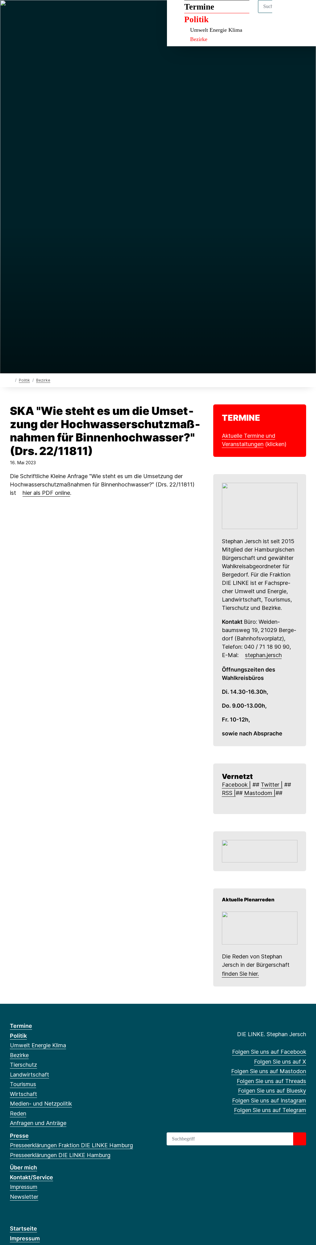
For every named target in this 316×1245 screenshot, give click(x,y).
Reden (18, 1113)
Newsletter (24, 1196)
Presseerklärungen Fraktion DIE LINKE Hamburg (71, 1145)
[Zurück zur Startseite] (11, 380)
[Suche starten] (299, 1138)
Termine (199, 6)
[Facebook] (13, 13)
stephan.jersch (263, 655)
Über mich (23, 1167)
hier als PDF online (46, 493)
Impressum (23, 1187)
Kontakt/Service (31, 1177)
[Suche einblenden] (285, 13)
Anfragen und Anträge (38, 1123)
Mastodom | (260, 793)
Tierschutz (23, 1064)
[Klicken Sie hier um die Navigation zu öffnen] (303, 13)
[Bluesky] (54, 13)
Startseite (23, 1228)
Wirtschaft (23, 1094)
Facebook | (236, 784)
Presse (19, 1135)
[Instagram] (63, 13)
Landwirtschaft (29, 1074)
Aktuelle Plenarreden (248, 900)
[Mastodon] (33, 13)
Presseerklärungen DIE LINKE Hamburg (60, 1155)
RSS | (229, 793)
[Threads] (43, 13)
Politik (196, 19)
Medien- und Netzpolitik (41, 1103)
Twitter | (272, 784)
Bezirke (198, 39)
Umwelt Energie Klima (216, 30)
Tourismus (23, 1084)
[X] (23, 13)
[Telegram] (74, 13)
